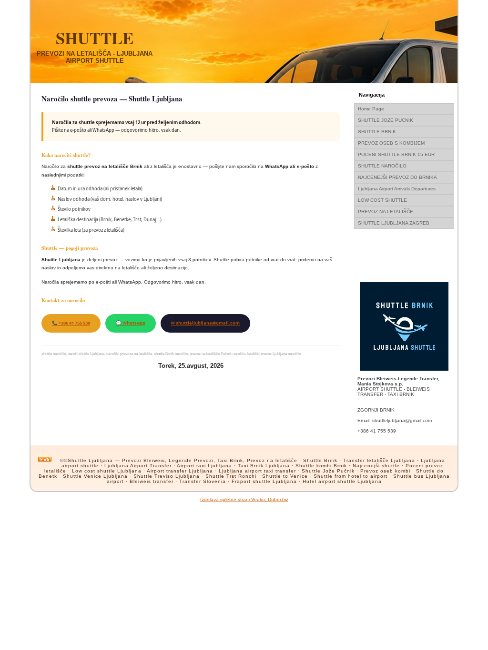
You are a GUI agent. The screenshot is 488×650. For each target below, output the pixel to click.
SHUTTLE (94, 38)
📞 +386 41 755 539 (71, 323)
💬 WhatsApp (130, 323)
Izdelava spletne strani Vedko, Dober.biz (244, 499)
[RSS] (45, 460)
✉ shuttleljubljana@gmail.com (205, 323)
